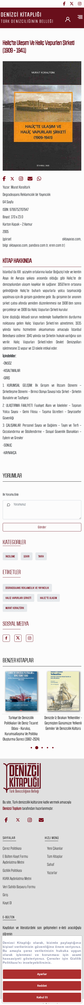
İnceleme (10, 556)
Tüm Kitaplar (55, 856)
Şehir (27, 556)
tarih (41, 556)
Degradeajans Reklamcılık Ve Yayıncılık (27, 588)
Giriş (5, 895)
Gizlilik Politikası (12, 870)
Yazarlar (52, 873)
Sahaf (50, 864)
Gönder (42, 527)
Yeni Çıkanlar (55, 848)
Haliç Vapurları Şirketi (18, 598)
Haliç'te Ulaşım (48, 598)
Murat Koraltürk (15, 608)
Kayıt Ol (7, 903)
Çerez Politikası (12, 848)
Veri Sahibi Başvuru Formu (19, 887)
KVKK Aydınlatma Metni (17, 878)
